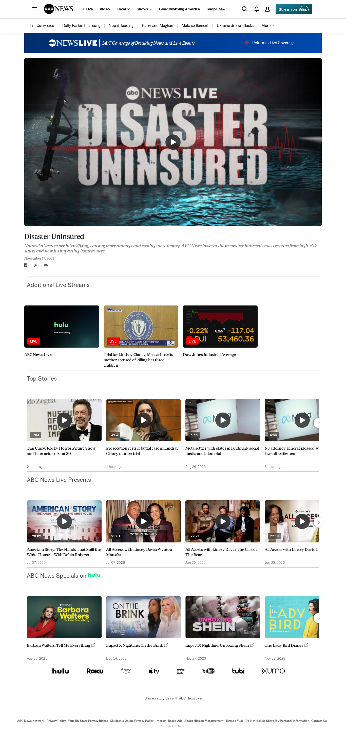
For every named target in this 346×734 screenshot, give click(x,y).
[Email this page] (46, 265)
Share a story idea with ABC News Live (173, 698)
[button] (34, 9)
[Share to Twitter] (36, 265)
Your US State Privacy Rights (88, 721)
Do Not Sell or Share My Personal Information (277, 721)
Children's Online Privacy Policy (131, 721)
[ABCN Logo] (58, 9)
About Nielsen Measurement (204, 721)
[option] (61, 336)
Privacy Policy (56, 721)
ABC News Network (31, 721)
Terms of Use (234, 721)
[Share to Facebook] (26, 265)
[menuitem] (41, 26)
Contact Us (319, 721)
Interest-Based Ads (169, 721)
